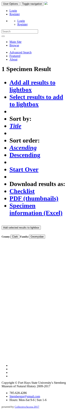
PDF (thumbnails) (33, 198)
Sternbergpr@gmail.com (24, 396)
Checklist (22, 191)
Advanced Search (20, 52)
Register (14, 14)
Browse (14, 45)
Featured (14, 56)
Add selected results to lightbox (21, 227)
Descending (24, 154)
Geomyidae (37, 236)
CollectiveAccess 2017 (27, 406)
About (13, 59)
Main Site (15, 41)
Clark (15, 236)
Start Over (23, 169)
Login (13, 10)
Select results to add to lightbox (36, 100)
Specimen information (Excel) (36, 209)
